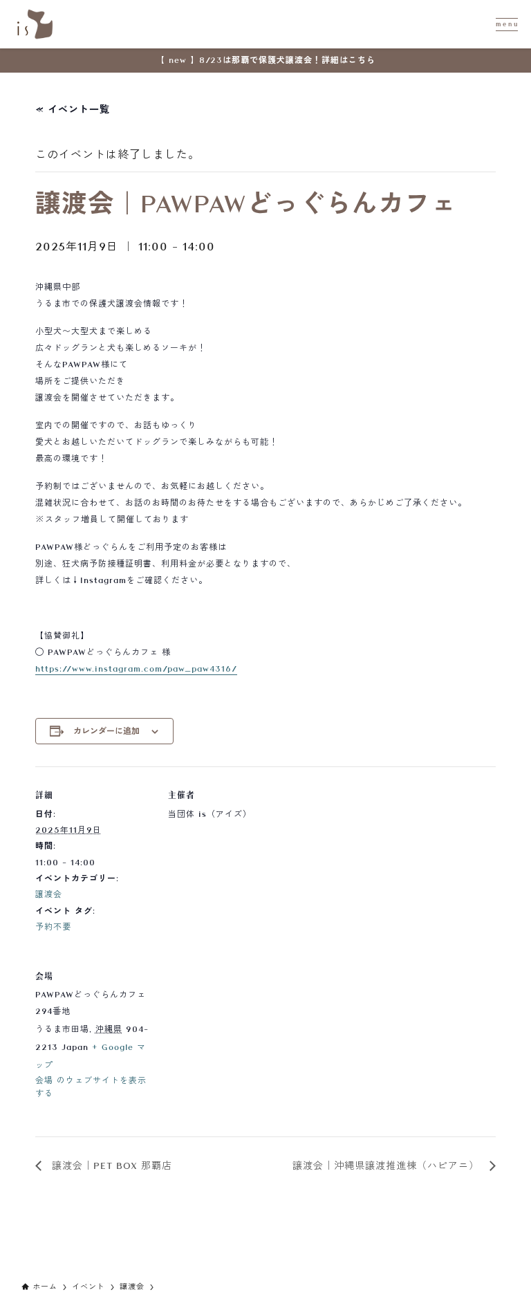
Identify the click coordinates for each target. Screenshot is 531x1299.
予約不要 (53, 926)
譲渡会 (48, 894)
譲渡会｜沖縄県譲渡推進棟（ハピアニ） (387, 1165)
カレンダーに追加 (106, 731)
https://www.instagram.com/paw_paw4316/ (136, 668)
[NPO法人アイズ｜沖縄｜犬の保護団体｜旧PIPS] (34, 24)
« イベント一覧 (72, 109)
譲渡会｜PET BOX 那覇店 (110, 1165)
